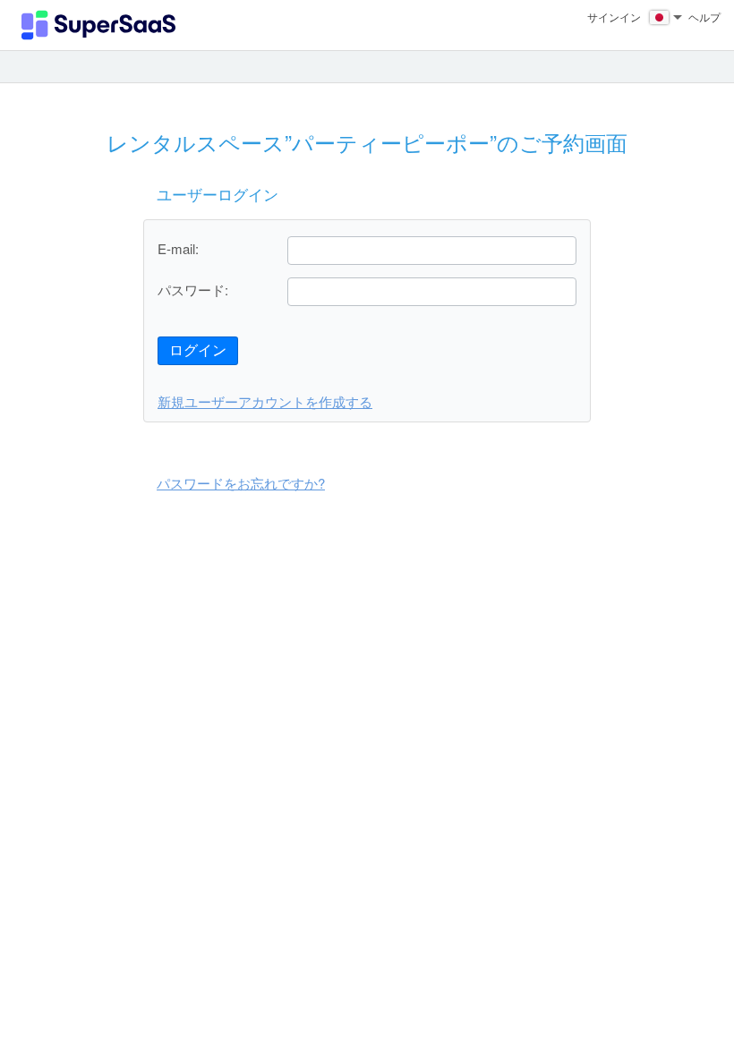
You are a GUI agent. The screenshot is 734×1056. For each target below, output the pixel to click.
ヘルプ (704, 16)
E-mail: (178, 248)
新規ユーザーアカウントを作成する (265, 401)
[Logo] (98, 25)
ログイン (197, 350)
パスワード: (193, 289)
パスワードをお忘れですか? (241, 482)
